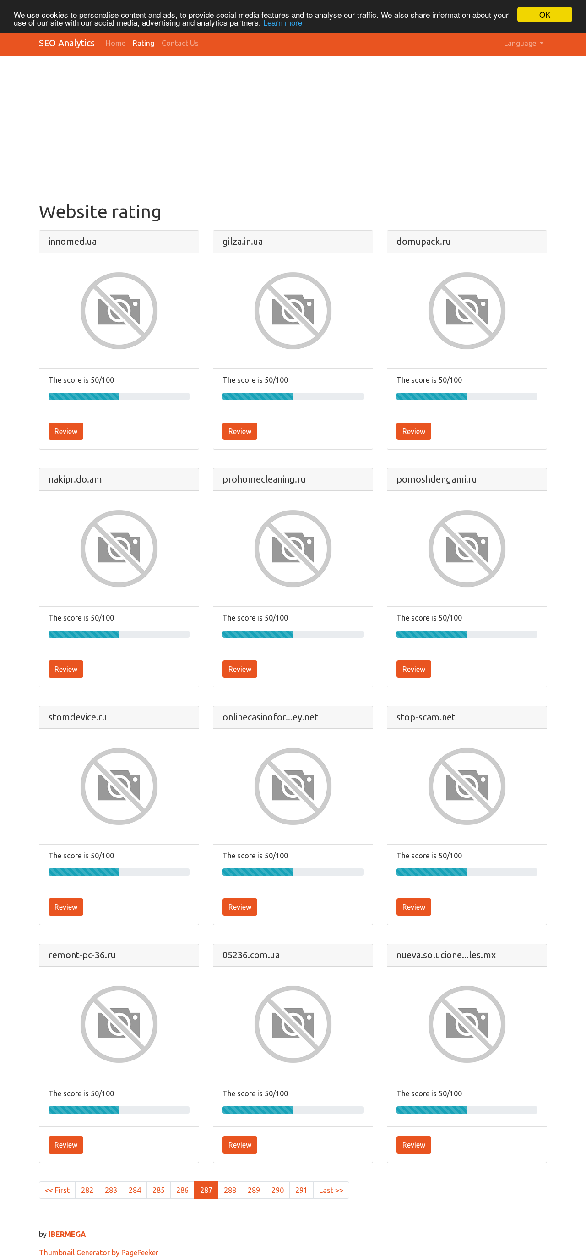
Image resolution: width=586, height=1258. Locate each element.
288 (230, 1190)
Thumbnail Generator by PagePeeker (98, 1252)
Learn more (282, 22)
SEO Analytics (67, 43)
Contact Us (180, 43)
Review (65, 431)
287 (206, 1190)
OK (544, 14)
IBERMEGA (67, 1234)
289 (254, 1190)
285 (158, 1190)
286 (182, 1190)
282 (87, 1190)
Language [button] (521, 43)
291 (301, 1190)
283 (111, 1190)
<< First (57, 1190)
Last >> (331, 1190)
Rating (143, 43)
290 (277, 1190)
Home (115, 43)
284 (135, 1190)
